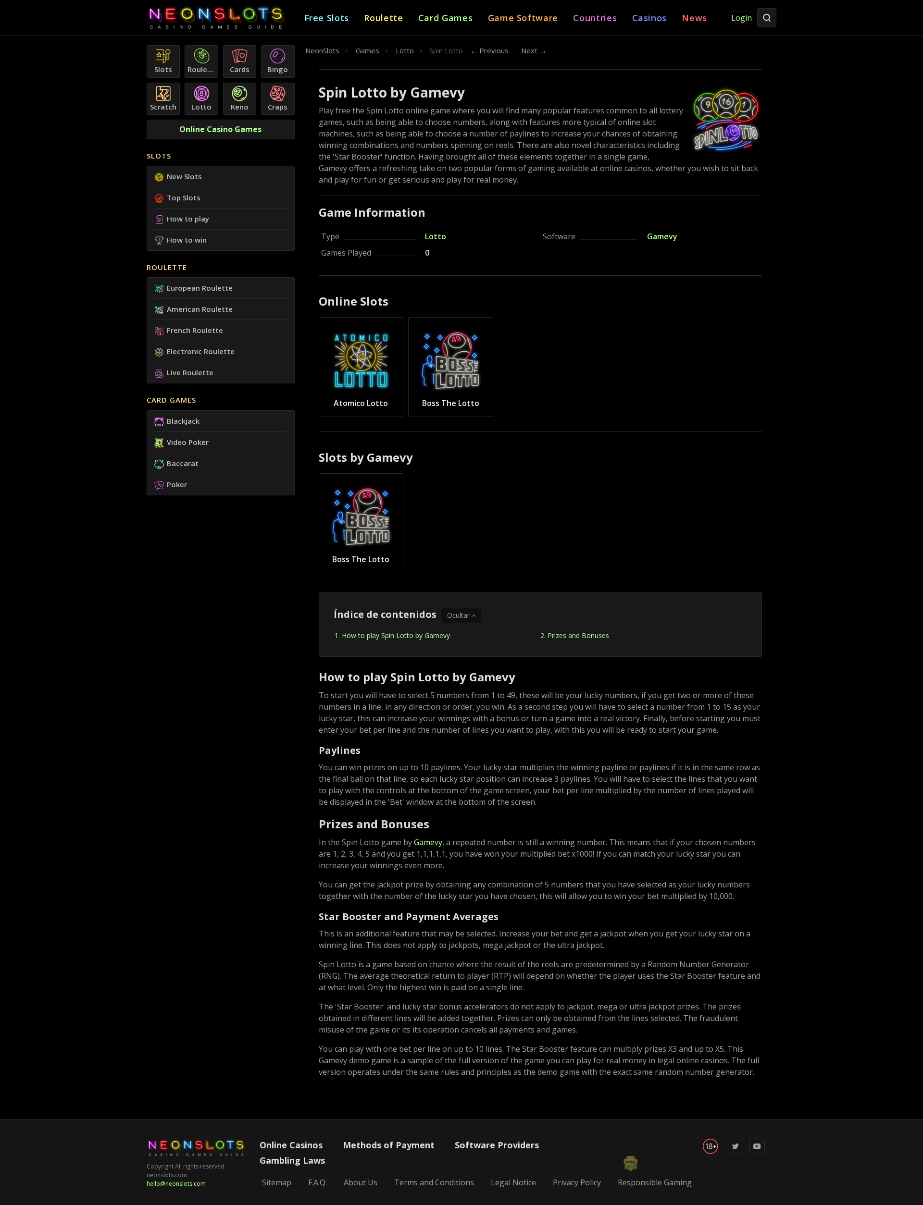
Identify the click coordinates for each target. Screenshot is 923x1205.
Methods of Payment (389, 1145)
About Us (360, 1182)
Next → (534, 50)
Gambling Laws (292, 1160)
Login (741, 17)
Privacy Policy (577, 1182)
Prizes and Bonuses (578, 635)
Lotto (435, 236)
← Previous (489, 50)
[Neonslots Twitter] (735, 1152)
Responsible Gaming (655, 1182)
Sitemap (276, 1182)
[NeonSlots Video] (757, 1152)
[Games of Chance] (225, 18)
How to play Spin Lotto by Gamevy (396, 635)
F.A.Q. (317, 1182)
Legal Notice (513, 1182)
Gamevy (662, 236)
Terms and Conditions (434, 1182)
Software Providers (497, 1145)
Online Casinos (291, 1145)
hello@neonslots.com (176, 1184)
